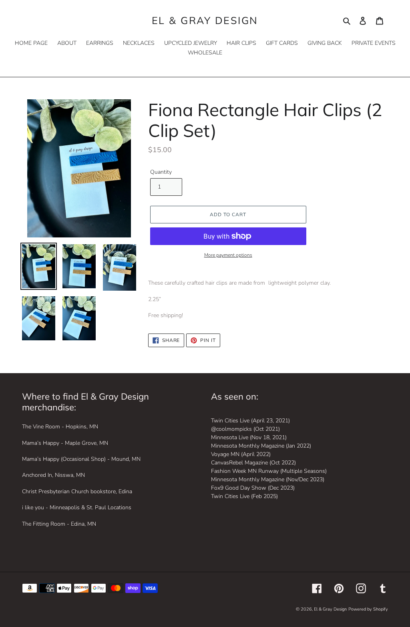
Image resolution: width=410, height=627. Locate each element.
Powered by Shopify (368, 609)
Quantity (161, 172)
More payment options (228, 255)
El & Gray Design (205, 20)
